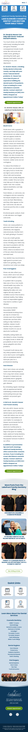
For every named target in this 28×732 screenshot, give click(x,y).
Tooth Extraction (14, 669)
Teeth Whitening (14, 637)
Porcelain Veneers (14, 635)
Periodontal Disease (14, 654)
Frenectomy (14, 650)
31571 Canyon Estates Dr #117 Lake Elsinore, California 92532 (14, 700)
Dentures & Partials (14, 629)
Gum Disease (14, 648)
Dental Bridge (14, 625)
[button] (10, 714)
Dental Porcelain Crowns (14, 627)
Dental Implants (14, 663)
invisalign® (14, 631)
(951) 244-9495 (14, 703)
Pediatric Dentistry (14, 652)
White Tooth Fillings (14, 639)
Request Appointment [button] (14, 102)
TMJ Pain (14, 667)
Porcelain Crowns (14, 633)
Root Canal (14, 665)
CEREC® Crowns (14, 623)
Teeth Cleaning (14, 656)
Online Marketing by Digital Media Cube (15, 729)
